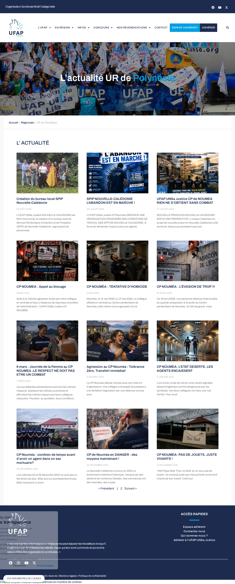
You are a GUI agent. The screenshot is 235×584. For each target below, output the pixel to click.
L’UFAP (42, 27)
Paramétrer (42, 565)
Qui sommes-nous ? (194, 535)
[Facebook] (213, 7)
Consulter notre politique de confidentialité (28, 553)
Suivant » (130, 488)
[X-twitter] (226, 7)
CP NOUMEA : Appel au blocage (41, 286)
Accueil (13, 122)
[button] (227, 27)
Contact (161, 27)
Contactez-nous (194, 531)
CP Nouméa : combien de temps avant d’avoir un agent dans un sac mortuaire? (46, 458)
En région (62, 27)
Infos (81, 27)
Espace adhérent (185, 27)
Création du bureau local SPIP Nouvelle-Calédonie (40, 201)
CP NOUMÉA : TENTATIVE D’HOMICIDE (117, 286)
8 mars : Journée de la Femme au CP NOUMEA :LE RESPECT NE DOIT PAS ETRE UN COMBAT (46, 370)
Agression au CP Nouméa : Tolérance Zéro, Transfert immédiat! (115, 369)
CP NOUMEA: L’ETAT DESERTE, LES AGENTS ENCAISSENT (185, 369)
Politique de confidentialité (92, 576)
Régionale (27, 122)
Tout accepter (68, 565)
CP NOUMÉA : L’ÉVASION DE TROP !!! (186, 286)
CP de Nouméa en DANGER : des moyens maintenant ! (112, 456)
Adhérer (208, 27)
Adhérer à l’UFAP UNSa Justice (194, 540)
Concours (101, 27)
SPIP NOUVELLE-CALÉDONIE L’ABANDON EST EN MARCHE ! (111, 201)
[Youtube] (220, 7)
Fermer (16, 565)
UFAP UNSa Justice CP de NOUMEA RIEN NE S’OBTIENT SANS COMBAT (185, 201)
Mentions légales (68, 576)
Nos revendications (132, 27)
